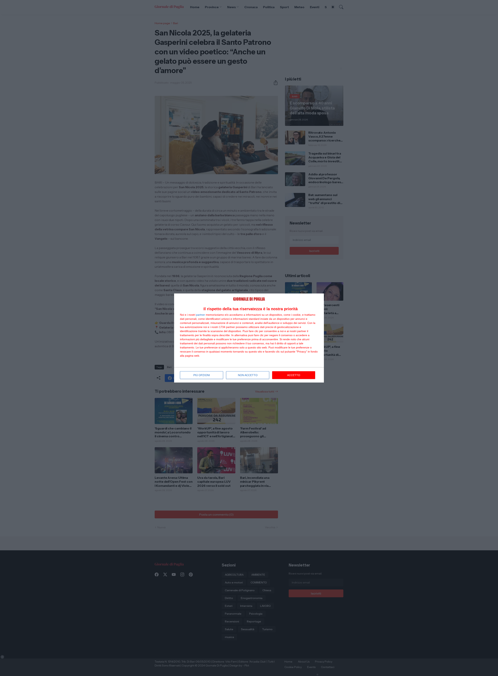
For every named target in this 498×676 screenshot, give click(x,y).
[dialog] (249, 338)
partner (200, 314)
